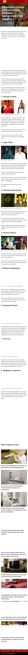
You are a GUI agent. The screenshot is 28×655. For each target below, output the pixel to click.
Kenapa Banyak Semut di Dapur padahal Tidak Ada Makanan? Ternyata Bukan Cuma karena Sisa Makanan (13, 510)
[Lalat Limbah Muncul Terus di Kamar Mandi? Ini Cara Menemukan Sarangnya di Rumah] (14, 608)
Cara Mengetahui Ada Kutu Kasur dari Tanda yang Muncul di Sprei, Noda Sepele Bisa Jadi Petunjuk (14, 596)
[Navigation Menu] (4, 1)
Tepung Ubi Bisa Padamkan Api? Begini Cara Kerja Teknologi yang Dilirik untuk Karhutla (12, 532)
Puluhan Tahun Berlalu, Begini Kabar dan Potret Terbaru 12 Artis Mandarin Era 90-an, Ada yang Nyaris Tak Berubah (13, 554)
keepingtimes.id (11, 653)
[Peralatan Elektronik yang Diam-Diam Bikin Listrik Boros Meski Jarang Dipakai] (14, 566)
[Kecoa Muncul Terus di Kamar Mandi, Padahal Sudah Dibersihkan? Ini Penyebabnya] (14, 477)
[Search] (25, 1)
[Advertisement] (14, 55)
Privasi (12, 650)
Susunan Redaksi (6, 650)
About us (25, 650)
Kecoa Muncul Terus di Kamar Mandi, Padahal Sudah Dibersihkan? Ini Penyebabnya (12, 487)
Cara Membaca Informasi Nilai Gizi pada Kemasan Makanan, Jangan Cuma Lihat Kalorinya (12, 639)
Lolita (4, 23)
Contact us (18, 650)
